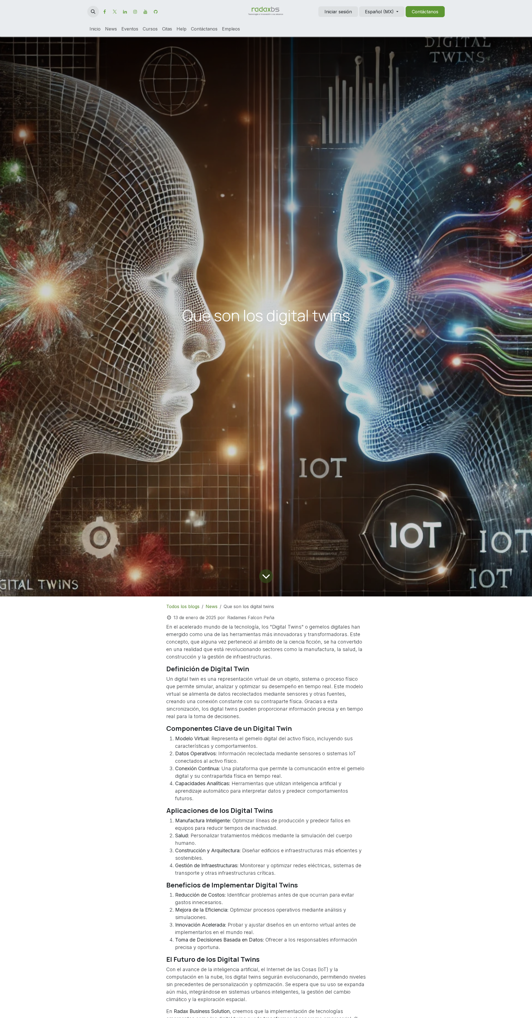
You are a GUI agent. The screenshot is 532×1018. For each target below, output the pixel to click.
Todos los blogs (183, 606)
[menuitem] (95, 28)
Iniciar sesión (338, 11)
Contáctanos (425, 11)
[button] (93, 11)
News (212, 606)
